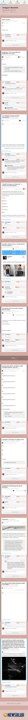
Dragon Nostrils (10, 8)
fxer (6, 87)
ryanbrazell (7, 287)
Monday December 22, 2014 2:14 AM (10, 118)
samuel (6, 159)
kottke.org (8, 323)
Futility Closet (6, 522)
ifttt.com (9, 330)
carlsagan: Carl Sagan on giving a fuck (13, 439)
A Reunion (5, 519)
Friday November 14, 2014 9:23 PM (10, 586)
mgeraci (6, 501)
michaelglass (8, 34)
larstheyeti (4, 64)
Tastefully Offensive (7, 57)
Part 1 (6, 416)
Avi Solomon (5, 321)
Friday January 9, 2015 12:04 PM (9, 21)
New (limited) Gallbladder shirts (14, 71)
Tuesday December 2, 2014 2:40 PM (10, 247)
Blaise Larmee (6, 19)
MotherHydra (10, 107)
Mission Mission (6, 120)
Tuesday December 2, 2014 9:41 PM (10, 187)
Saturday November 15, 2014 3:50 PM (10, 520)
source (6, 71)
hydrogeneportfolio (6, 409)
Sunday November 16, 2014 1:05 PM (10, 488)
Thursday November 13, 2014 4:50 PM (10, 650)
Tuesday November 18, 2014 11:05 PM (11, 369)
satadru (6, 102)
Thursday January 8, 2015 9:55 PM (10, 55)
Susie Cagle (8, 144)
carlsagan (4, 459)
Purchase (10, 416)
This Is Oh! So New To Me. (8, 313)
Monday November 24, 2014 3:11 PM (10, 311)
